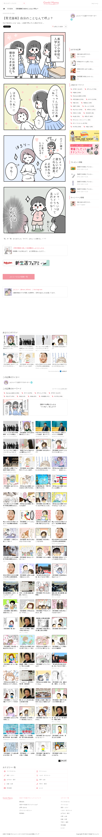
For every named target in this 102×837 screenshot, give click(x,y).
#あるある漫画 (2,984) (12, 393)
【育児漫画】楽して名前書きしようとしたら (28, 248)
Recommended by (54, 371)
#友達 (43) (22, 396)
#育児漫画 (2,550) (78, 99)
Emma (78, 71)
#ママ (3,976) (28, 393)
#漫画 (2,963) (77, 92)
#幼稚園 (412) (45, 396)
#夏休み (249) (87, 103)
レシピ (41, 788)
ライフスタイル (11, 771)
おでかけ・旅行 (11, 779)
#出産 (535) (76, 116)
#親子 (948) (76, 106)
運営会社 (21, 801)
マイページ (95, 3)
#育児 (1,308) (77, 113)
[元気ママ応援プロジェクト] (51, 4)
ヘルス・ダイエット (44, 775)
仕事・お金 (42, 779)
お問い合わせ (23, 807)
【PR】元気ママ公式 (82, 169)
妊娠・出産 (9, 784)
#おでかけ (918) (77, 109)
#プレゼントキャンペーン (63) (81, 120)
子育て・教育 (43, 784)
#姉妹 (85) (33, 396)
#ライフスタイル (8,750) (80, 123)
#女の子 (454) (10, 396)
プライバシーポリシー (25, 810)
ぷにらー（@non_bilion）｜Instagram (27, 289)
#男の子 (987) (88, 116)
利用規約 (21, 813)
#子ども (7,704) (41, 393)
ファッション (43, 771)
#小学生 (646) (58, 396)
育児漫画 (9, 788)
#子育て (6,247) (55, 393)
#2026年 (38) (89, 113)
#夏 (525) (75, 103)
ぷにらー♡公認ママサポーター (19, 382)
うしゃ (78, 64)
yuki (77, 79)
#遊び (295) (89, 127)
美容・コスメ (10, 775)
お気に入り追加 (58, 26)
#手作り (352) (91, 109)
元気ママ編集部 (80, 56)
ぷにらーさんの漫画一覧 (18, 277)
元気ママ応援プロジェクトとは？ (28, 804)
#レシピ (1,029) (89, 106)
